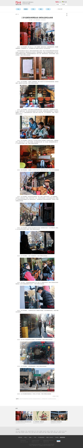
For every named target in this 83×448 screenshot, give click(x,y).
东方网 (37, 432)
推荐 (17, 408)
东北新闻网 (40, 432)
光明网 (55, 431)
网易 (65, 431)
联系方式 (25, 437)
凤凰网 (19, 432)
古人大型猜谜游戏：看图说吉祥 (38, 421)
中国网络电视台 (22, 431)
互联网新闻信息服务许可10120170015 (48, 440)
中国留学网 (59, 432)
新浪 (62, 431)
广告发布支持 (56, 437)
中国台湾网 (44, 431)
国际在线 (32, 431)
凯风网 (51, 432)
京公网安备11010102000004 (35, 440)
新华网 (19, 431)
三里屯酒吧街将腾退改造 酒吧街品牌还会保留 (23, 421)
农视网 (45, 432)
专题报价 (30, 437)
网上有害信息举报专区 (41, 437)
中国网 (26, 431)
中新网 (38, 431)
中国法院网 (22, 432)
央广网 (35, 431)
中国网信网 (51, 431)
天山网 (32, 432)
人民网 (16, 431)
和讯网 (35, 432)
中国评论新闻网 (55, 432)
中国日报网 (29, 431)
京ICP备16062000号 (23, 440)
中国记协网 (63, 432)
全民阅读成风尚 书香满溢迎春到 (56, 421)
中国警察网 (48, 432)
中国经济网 (47, 431)
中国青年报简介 (20, 437)
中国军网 (60, 431)
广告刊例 (35, 437)
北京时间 (17, 432)
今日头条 (29, 432)
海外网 (43, 432)
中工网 (57, 431)
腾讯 (64, 431)
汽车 (48, 9)
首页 (16, 14)
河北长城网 (26, 432)
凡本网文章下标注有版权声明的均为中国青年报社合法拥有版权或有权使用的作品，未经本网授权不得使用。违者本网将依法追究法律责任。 (36, 398)
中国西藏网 (40, 431)
